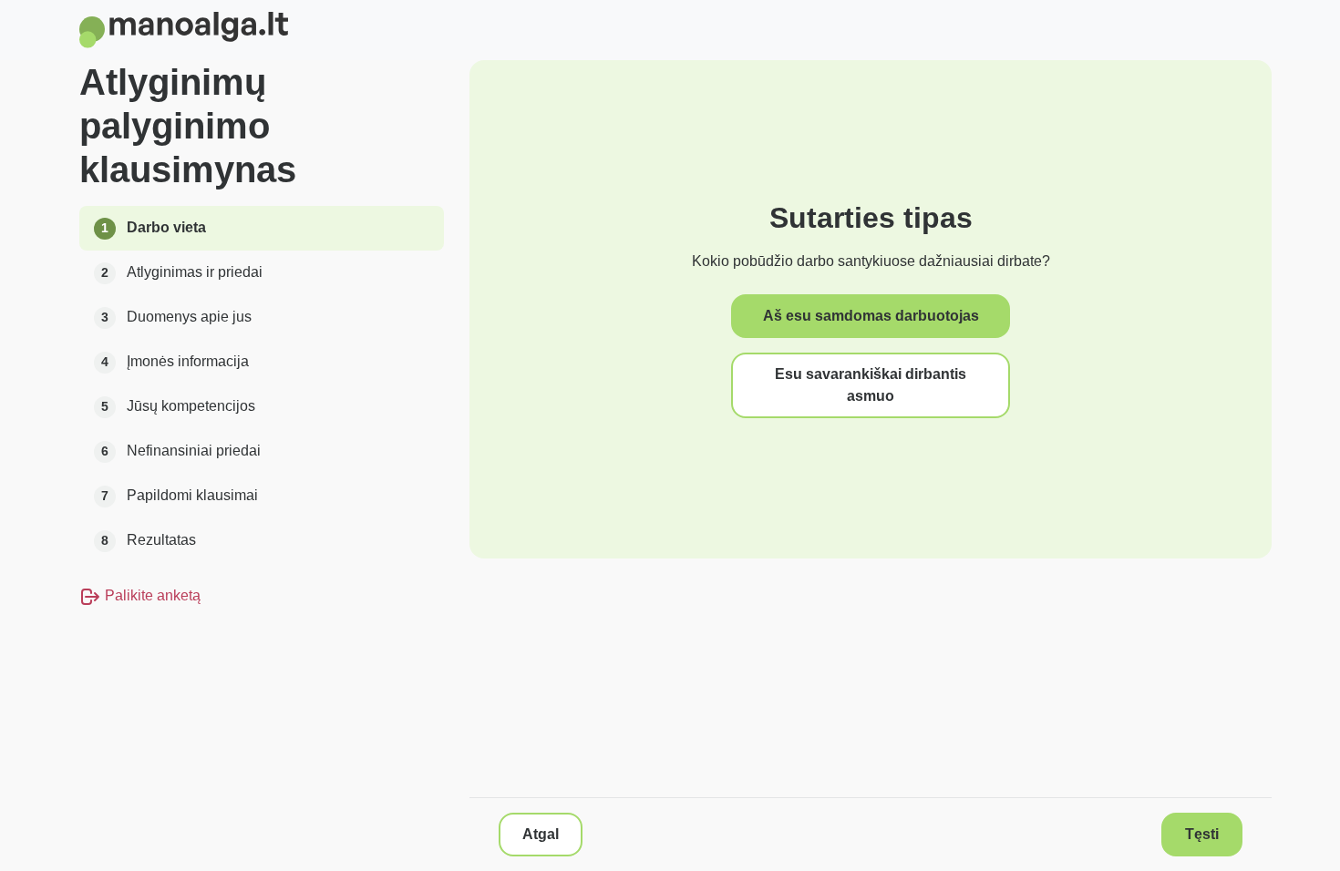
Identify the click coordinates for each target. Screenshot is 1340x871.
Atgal (540, 834)
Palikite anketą (151, 595)
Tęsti (1202, 834)
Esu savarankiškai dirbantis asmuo (870, 385)
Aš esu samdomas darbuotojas (871, 315)
